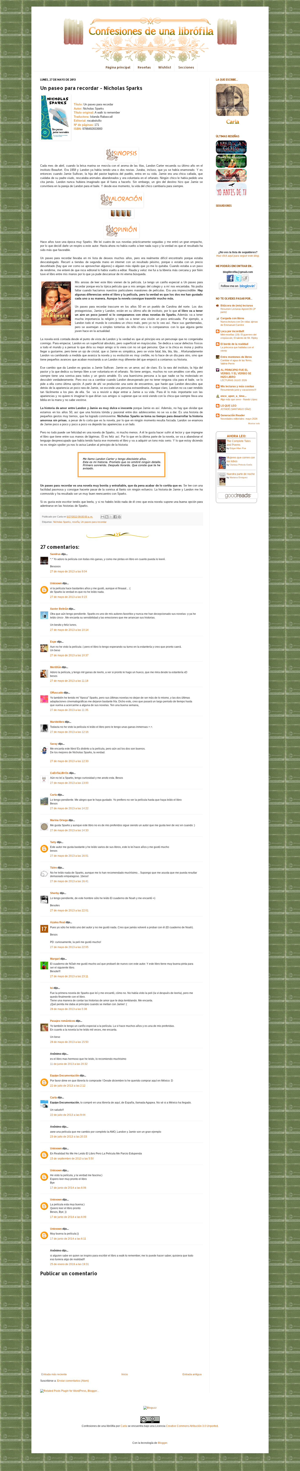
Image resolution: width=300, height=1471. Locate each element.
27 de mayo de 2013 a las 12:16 (69, 732)
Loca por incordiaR (232, 331)
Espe (53, 641)
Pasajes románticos (62, 1020)
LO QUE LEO (228, 405)
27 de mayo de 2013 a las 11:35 (69, 710)
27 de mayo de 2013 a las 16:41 (69, 881)
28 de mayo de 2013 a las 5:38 (68, 1009)
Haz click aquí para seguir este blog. (238, 255)
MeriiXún (55, 667)
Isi (51, 988)
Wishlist (164, 67)
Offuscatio (56, 692)
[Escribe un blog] (107, 517)
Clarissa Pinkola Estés (241, 464)
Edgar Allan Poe (238, 448)
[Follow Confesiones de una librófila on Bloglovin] (238, 288)
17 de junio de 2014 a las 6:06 (68, 1187)
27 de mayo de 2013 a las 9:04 (68, 571)
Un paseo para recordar (94, 522)
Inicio (124, 1374)
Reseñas (144, 67)
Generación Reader (232, 415)
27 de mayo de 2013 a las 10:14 (69, 629)
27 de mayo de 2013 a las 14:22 (69, 808)
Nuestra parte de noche (241, 474)
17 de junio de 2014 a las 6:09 (68, 1217)
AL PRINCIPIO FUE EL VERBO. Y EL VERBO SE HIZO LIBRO (235, 373)
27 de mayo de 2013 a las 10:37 (69, 655)
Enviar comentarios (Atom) (73, 1380)
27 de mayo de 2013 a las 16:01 (69, 855)
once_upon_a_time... (233, 396)
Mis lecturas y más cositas (237, 386)
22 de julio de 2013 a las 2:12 (67, 1085)
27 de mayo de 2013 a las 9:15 (68, 596)
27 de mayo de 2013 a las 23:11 (69, 976)
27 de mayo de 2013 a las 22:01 (69, 910)
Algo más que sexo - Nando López (238, 399)
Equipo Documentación (64, 1075)
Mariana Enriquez (239, 477)
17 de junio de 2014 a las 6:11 (68, 1238)
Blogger (162, 1442)
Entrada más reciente (54, 1374)
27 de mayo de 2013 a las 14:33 (69, 830)
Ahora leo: (236, 436)
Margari (55, 958)
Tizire (53, 867)
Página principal (118, 67)
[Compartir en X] (111, 517)
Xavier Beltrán (59, 608)
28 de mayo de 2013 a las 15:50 (69, 1042)
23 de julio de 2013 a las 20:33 (68, 1136)
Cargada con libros (232, 318)
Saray (54, 743)
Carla (53, 794)
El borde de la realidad (234, 344)
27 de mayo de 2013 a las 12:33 (69, 761)
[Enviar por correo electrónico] (102, 517)
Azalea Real (57, 922)
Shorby (54, 893)
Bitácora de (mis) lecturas (236, 305)
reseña (76, 522)
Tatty (53, 842)
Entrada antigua (192, 1374)
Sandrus (55, 554)
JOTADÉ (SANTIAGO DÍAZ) (235, 409)
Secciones (186, 67)
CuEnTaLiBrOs (59, 773)
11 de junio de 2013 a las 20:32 (69, 1063)
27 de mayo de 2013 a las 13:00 (69, 782)
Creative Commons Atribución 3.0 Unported (192, 1426)
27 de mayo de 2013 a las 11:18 (69, 680)
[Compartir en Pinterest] (119, 517)
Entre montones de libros (236, 357)
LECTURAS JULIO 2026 (233, 380)
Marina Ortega (59, 820)
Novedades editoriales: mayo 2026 (238, 418)
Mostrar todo (254, 423)
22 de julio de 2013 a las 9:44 (67, 1114)
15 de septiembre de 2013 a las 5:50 (72, 1158)
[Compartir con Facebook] (115, 517)
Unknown (56, 583)
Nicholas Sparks (62, 522)
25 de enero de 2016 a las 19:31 (69, 1264)
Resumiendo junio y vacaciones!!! (238, 389)
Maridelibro (57, 721)
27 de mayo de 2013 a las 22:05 (69, 947)
